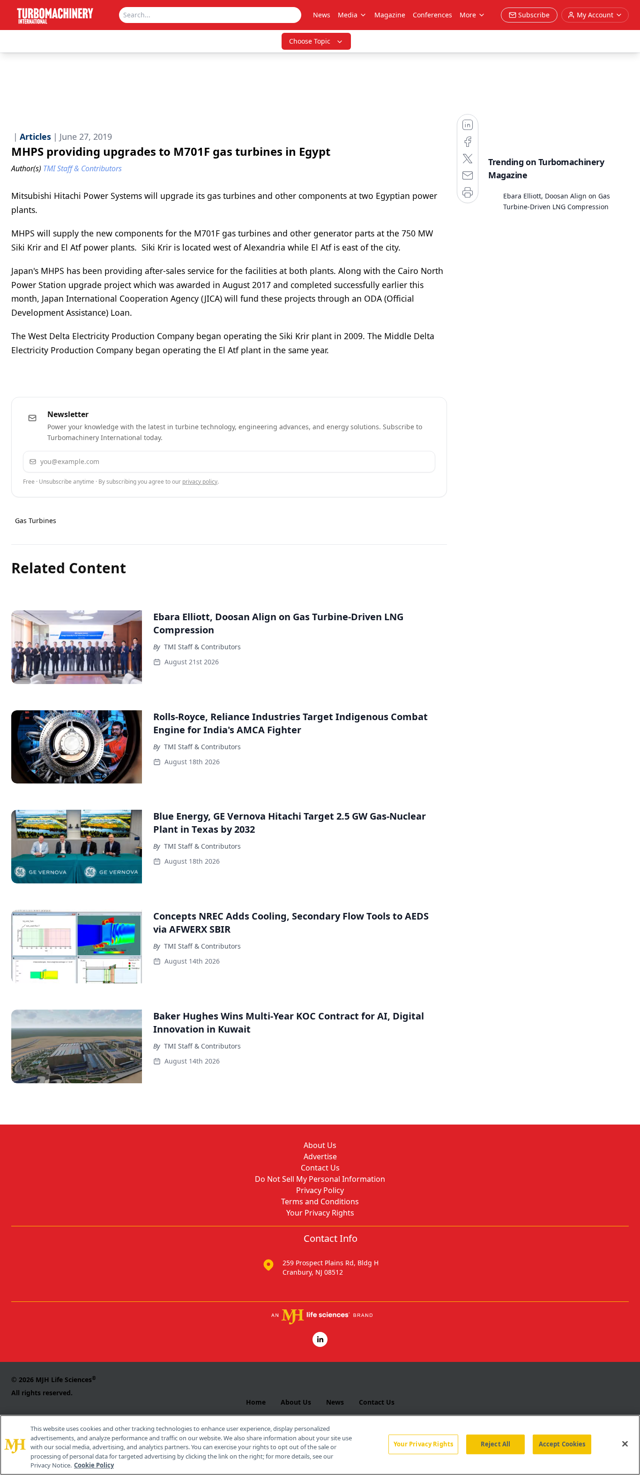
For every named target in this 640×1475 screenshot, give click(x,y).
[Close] (625, 1444)
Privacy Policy (320, 1190)
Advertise (320, 1156)
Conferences (432, 14)
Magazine (389, 14)
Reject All (495, 1444)
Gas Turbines (35, 520)
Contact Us (320, 1168)
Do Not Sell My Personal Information (320, 1179)
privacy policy (199, 482)
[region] (320, 1445)
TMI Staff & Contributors (202, 646)
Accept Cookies (562, 1444)
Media (347, 14)
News (321, 14)
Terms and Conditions (320, 1201)
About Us (320, 1145)
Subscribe (399, 461)
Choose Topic (309, 41)
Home (256, 1402)
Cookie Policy (94, 1465)
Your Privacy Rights (320, 1213)
